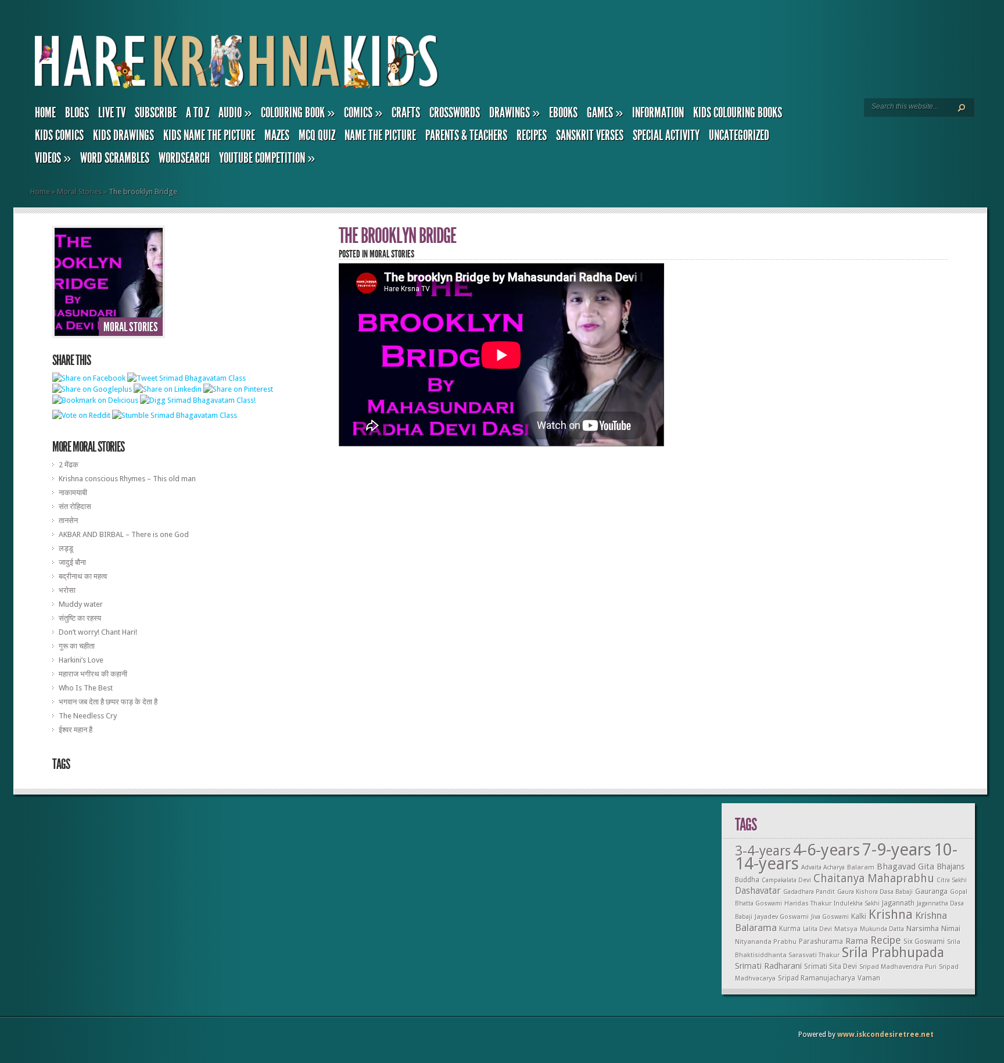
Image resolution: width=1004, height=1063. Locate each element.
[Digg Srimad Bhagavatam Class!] (198, 400)
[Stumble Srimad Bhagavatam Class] (174, 415)
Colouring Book (298, 113)
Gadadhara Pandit (809, 892)
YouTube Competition (267, 158)
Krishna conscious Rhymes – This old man (127, 478)
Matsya (846, 929)
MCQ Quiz (317, 135)
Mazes (276, 135)
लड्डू (66, 548)
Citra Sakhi (952, 880)
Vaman (869, 978)
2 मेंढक (68, 464)
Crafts (406, 113)
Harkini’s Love (81, 660)
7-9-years (896, 850)
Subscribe (156, 113)
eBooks (563, 113)
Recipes (532, 135)
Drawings (514, 113)
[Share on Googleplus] (92, 389)
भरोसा (67, 590)
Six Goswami (924, 941)
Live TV (112, 113)
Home (45, 113)
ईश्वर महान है (75, 729)
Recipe (885, 940)
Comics (363, 113)
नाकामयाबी (73, 492)
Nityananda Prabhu (766, 941)
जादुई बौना (72, 562)
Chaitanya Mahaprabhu (873, 878)
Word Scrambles (114, 158)
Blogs (77, 113)
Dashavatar (758, 891)
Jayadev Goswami (782, 917)
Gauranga (931, 891)
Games (605, 113)
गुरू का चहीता (77, 646)
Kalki (858, 916)
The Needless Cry (88, 715)
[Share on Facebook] (89, 378)
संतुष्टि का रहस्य (80, 618)
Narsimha (922, 928)
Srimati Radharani (768, 966)
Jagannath (898, 903)
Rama (856, 941)
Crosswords (454, 113)
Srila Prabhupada (893, 952)
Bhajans (950, 866)
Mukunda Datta (882, 929)
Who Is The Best (86, 687)
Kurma (790, 929)
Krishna (891, 914)
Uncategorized (739, 135)
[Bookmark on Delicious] (95, 400)
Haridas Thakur (807, 903)
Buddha (747, 880)
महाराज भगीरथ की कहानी (93, 674)
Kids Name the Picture (209, 135)
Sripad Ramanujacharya (816, 978)
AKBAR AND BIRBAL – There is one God (124, 534)
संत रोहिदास (75, 506)
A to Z (197, 113)
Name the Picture (380, 135)
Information (658, 113)
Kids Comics (59, 135)
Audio (235, 113)
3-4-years (763, 851)
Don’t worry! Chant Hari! (98, 632)
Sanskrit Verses (589, 135)
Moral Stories (79, 191)
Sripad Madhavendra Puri (898, 967)
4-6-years (826, 850)
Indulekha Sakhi (857, 903)
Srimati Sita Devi (830, 966)
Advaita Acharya (823, 867)
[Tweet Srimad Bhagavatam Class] (186, 378)
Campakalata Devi (786, 880)
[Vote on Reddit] (81, 415)
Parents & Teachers (466, 135)
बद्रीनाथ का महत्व (83, 576)
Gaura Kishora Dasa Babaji (875, 892)
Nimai (950, 928)
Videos (53, 158)
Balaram (860, 867)
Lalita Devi (817, 929)
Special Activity (666, 135)
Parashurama (821, 941)
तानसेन (68, 520)
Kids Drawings (123, 135)
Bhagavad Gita (905, 866)
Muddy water (81, 604)
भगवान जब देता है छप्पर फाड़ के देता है (108, 701)
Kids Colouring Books (737, 113)
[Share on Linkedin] (168, 389)
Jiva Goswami (830, 917)
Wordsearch (184, 158)
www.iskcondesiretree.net (885, 1034)
